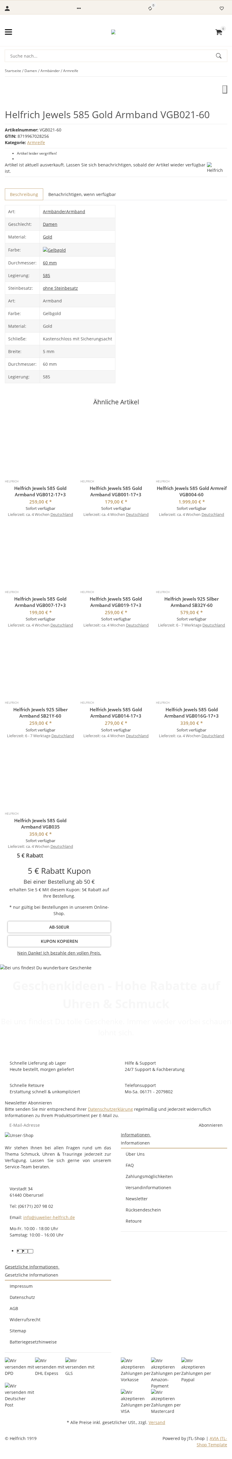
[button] (78, 8)
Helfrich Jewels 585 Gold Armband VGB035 (40, 823)
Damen (50, 224)
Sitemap (18, 1331)
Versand (157, 1422)
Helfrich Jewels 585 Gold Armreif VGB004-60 (192, 491)
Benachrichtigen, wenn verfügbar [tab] (82, 194)
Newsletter (137, 1199)
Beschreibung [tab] (24, 194)
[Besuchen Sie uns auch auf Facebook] (19, 1251)
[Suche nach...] (221, 55)
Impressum (21, 1286)
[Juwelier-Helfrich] (113, 32)
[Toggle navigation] (8, 32)
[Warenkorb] (218, 32)
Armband (75, 211)
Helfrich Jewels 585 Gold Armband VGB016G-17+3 (191, 712)
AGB (14, 1308)
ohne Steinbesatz (60, 288)
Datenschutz (22, 1297)
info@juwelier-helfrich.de (49, 1217)
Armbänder (54, 211)
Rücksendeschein (143, 1210)
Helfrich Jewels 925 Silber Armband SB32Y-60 (191, 602)
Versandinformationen (148, 1187)
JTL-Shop (196, 1438)
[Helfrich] (217, 167)
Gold (47, 237)
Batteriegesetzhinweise (33, 1342)
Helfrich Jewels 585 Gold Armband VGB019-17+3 (116, 602)
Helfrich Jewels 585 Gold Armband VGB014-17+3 (116, 712)
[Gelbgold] (54, 249)
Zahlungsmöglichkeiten (149, 1176)
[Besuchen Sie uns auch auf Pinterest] (25, 1251)
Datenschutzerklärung (110, 1109)
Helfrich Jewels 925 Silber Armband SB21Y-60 (40, 712)
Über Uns (135, 1154)
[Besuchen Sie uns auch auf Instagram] (30, 1251)
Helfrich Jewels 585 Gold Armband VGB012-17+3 (40, 491)
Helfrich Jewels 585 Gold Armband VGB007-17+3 (40, 602)
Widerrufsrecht (25, 1319)
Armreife (36, 142)
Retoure (134, 1221)
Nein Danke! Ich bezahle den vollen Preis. (59, 953)
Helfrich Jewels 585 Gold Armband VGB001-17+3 (116, 491)
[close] (224, 89)
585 (46, 275)
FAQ (130, 1165)
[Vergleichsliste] (150, 8)
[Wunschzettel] (221, 8)
